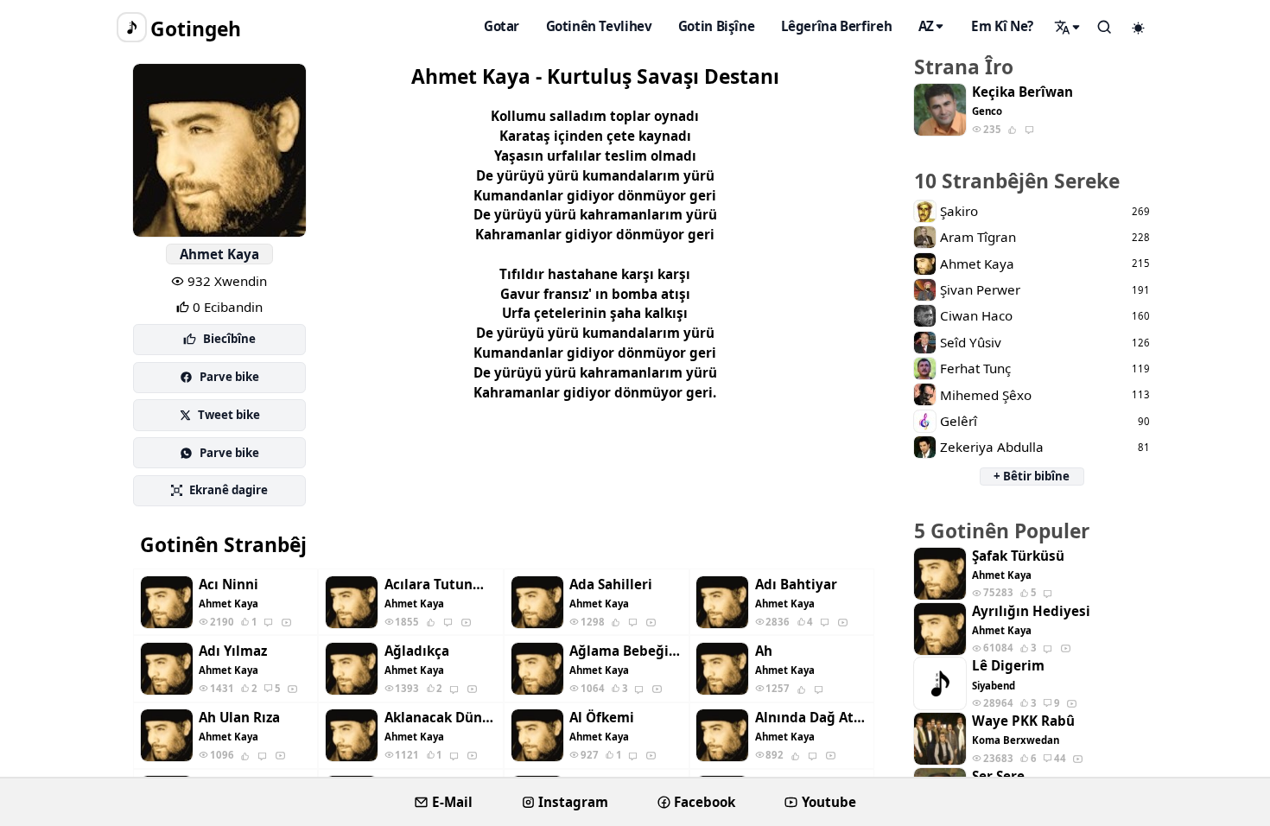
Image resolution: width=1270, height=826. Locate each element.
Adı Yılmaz (233, 651)
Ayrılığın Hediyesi (1031, 611)
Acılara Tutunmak (440, 584)
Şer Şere (998, 776)
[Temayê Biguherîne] (1138, 27)
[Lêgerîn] (1068, 26)
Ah (763, 651)
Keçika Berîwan (1022, 92)
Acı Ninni (228, 584)
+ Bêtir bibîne (1032, 476)
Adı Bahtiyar (796, 584)
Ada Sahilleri (610, 584)
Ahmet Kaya (219, 254)
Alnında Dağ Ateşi (811, 717)
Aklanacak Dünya (440, 717)
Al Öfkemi (601, 717)
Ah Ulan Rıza (239, 717)
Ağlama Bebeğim (625, 651)
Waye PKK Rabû (1023, 721)
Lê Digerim (1008, 666)
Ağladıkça (416, 651)
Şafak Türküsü (1018, 556)
